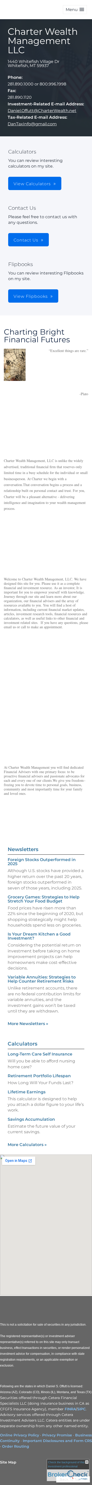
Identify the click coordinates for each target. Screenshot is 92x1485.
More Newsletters (28, 1023)
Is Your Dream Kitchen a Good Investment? (39, 936)
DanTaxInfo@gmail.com (32, 124)
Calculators (22, 1044)
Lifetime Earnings (26, 1092)
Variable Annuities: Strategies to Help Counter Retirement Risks (42, 979)
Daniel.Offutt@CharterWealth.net (42, 110)
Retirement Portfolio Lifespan (39, 1075)
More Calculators (27, 1144)
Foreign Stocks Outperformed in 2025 (42, 861)
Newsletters (23, 849)
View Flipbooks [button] (31, 296)
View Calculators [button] (32, 183)
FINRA (70, 1409)
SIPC (81, 1409)
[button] (75, 9)
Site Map (8, 1462)
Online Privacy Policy (19, 1435)
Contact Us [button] (26, 240)
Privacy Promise (57, 1435)
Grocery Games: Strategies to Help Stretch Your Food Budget (43, 899)
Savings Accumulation (31, 1119)
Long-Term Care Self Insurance (40, 1054)
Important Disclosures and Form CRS (57, 1440)
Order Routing (15, 1446)
